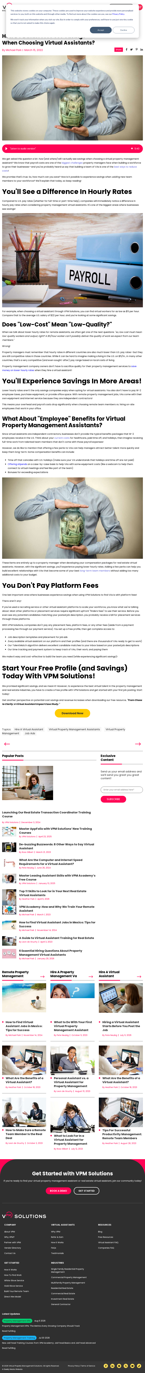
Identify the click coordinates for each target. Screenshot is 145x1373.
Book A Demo (58, 1191)
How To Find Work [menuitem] (13, 1275)
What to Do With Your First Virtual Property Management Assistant (73, 1026)
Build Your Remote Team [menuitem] (16, 1291)
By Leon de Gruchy (28, 941)
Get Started (86, 1191)
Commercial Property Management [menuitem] (69, 1277)
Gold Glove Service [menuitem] (13, 1285)
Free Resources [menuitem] (105, 1237)
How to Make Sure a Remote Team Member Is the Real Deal (26, 1134)
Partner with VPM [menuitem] (12, 1242)
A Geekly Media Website (12, 1369)
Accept (101, 30)
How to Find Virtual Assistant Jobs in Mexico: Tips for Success (24, 1026)
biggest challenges (72, 162)
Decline (123, 30)
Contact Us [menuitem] (9, 1253)
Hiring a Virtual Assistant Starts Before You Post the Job (121, 1026)
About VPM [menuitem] (9, 1231)
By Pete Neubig (26, 867)
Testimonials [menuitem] (57, 1253)
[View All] (38, 977)
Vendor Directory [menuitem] (12, 1247)
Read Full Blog (8, 1331)
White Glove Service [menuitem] (14, 1280)
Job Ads (30, 733)
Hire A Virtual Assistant (29, 729)
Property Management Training (19, 1337)
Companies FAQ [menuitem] (106, 1247)
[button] (6, 149)
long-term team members (95, 570)
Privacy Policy (74, 1366)
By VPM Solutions (10, 822)
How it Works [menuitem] (10, 1269)
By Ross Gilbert (26, 852)
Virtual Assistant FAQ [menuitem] (108, 1242)
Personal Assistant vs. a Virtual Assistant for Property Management (71, 1082)
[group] (72, 148)
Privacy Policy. (118, 14)
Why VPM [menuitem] (55, 1231)
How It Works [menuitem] (57, 1242)
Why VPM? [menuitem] (9, 1237)
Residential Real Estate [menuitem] (62, 1288)
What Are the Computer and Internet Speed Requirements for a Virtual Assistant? (50, 862)
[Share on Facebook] (126, 50)
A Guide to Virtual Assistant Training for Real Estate (56, 938)
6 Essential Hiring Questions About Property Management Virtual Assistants (50, 953)
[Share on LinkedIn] (141, 50)
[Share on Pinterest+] (137, 50)
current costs (62, 438)
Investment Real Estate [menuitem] (62, 1299)
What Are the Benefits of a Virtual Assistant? (24, 1080)
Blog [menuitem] (100, 1231)
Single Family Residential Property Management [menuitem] (67, 1270)
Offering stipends (17, 464)
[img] (132, 148)
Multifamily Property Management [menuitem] (68, 1282)
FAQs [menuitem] (53, 1247)
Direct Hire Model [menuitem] (12, 1296)
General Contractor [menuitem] (61, 1304)
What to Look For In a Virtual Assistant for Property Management (70, 1140)
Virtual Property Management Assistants (74, 729)
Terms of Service (88, 1366)
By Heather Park (27, 899)
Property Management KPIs (17, 1320)
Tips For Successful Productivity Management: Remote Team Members (122, 1134)
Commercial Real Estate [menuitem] (63, 1293)
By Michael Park (12, 50)
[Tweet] (131, 50)
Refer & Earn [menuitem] (57, 1237)
